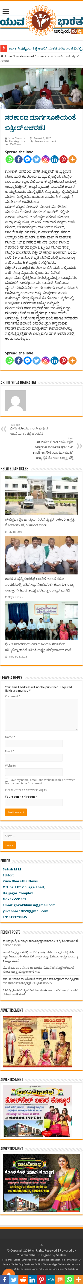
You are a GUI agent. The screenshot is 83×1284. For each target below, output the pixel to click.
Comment (12, 696)
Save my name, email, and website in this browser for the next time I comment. (40, 781)
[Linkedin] (54, 159)
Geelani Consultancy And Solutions (30, 1260)
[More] (72, 159)
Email (9, 751)
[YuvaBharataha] (41, 19)
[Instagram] (46, 159)
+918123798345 (15, 917)
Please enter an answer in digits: (26, 790)
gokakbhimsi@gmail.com (35, 905)
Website (10, 765)
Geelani (61, 1255)
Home (7, 56)
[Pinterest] (63, 159)
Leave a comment (45, 141)
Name (10, 737)
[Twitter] (37, 159)
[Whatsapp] (10, 159)
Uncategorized (24, 56)
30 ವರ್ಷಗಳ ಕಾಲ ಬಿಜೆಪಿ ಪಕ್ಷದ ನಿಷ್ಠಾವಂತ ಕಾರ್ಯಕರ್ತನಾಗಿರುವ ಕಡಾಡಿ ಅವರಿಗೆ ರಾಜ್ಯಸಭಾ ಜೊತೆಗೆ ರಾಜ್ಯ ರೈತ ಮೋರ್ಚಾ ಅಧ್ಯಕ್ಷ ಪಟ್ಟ (53, 448)
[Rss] (41, 1245)
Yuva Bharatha (17, 138)
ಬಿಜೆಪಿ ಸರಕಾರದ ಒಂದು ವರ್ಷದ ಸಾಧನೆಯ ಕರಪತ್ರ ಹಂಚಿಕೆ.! (29, 429)
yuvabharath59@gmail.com (25, 911)
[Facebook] (19, 159)
